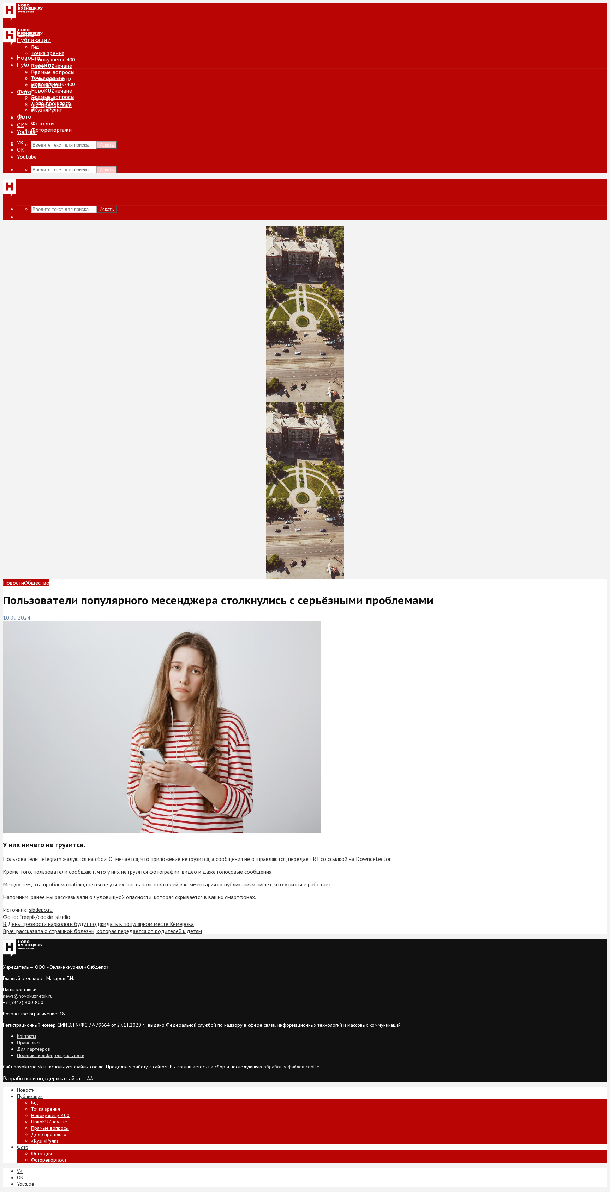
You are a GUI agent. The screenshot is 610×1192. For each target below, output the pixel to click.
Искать (106, 145)
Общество (36, 582)
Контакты (26, 1036)
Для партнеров (33, 1049)
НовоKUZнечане (51, 66)
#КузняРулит (46, 110)
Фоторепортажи (51, 130)
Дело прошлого (51, 103)
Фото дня (42, 123)
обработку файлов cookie (291, 1066)
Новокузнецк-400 (53, 60)
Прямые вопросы (52, 72)
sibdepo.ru (41, 909)
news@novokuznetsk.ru (28, 996)
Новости (28, 57)
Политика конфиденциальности (50, 1055)
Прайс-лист (29, 1042)
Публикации (34, 64)
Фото (24, 91)
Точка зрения (47, 53)
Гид (35, 72)
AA (90, 1078)
